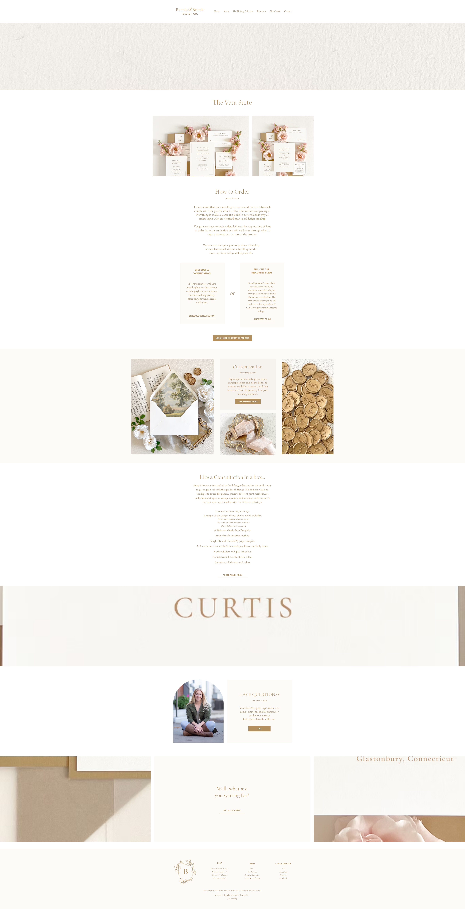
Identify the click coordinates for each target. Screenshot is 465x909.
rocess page (207, 226)
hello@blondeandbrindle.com (259, 719)
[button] (243, 11)
